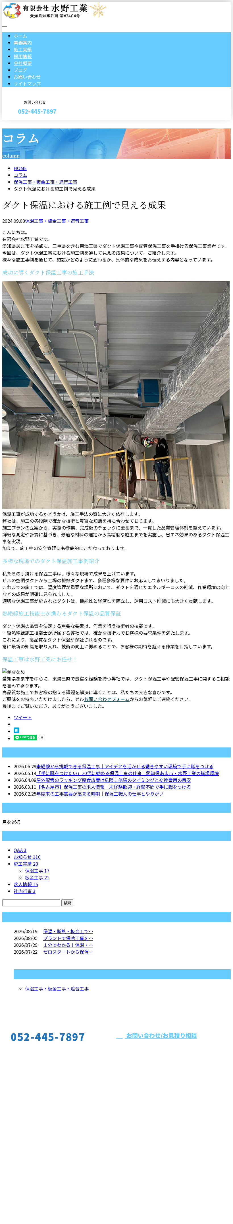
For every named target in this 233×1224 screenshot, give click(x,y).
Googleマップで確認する (30, 1171)
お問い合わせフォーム (107, 699)
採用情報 (23, 56)
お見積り (22, 123)
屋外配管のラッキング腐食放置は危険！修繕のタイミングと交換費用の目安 (113, 780)
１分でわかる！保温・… (68, 944)
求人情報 (26, 884)
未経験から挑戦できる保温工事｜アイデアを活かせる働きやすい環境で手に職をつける (124, 766)
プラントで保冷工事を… (68, 938)
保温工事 (37, 870)
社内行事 (25, 891)
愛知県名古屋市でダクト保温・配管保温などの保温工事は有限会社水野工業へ (81, 1204)
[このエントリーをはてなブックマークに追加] (16, 731)
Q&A (20, 850)
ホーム (20, 35)
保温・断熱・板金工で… (68, 931)
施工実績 (23, 49)
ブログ (20, 69)
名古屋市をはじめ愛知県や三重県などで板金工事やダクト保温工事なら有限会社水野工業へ (107, 1140)
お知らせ (27, 856)
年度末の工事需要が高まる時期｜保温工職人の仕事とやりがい (100, 793)
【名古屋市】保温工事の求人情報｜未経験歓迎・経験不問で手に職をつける (113, 786)
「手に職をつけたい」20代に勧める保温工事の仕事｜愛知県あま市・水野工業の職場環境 (127, 773)
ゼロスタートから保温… (68, 951)
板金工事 (37, 877)
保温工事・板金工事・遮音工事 (45, 181)
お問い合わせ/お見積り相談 (161, 1035)
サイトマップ (27, 83)
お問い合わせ (27, 76)
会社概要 (23, 63)
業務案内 (23, 42)
